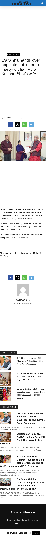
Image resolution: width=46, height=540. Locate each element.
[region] (23, 28)
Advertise (35, 520)
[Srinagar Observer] (24, 2)
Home (9, 520)
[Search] (41, 3)
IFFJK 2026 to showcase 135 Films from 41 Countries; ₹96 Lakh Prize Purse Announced (31, 361)
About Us (17, 520)
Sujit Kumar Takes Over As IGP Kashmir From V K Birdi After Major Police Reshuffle (30, 376)
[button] (3, 3)
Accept (36, 533)
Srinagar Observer (23, 512)
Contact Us (26, 520)
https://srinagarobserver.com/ (23, 303)
